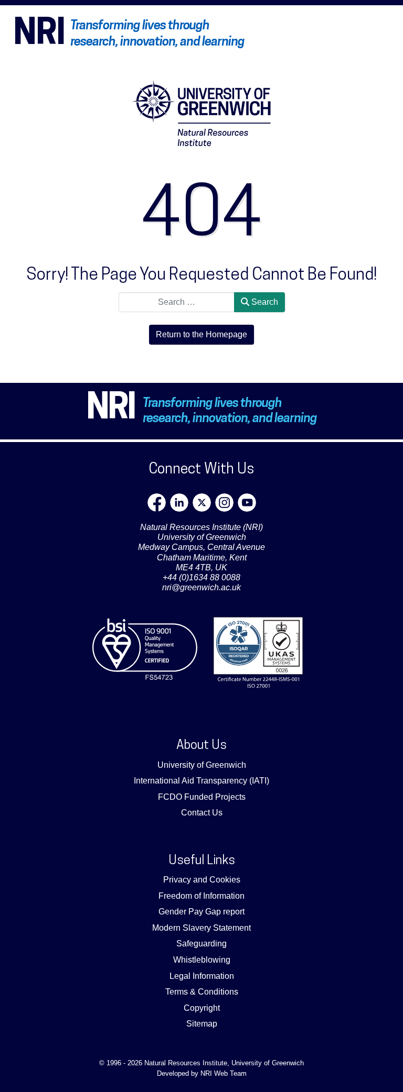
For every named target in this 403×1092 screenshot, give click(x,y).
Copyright (202, 1007)
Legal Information (201, 976)
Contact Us (201, 812)
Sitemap (201, 1023)
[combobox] (177, 302)
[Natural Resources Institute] (201, 113)
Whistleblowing (201, 959)
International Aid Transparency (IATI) (201, 780)
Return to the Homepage (201, 334)
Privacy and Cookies (201, 879)
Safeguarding (201, 943)
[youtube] (247, 502)
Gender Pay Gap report (201, 911)
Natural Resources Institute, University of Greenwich (224, 1063)
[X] (202, 502)
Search (263, 301)
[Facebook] (156, 502)
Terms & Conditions (201, 991)
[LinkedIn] (179, 502)
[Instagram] (224, 502)
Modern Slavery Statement (201, 927)
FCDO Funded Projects (202, 796)
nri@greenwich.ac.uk (201, 587)
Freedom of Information (201, 895)
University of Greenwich (201, 764)
